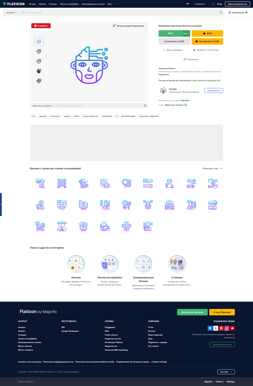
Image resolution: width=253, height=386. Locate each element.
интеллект (55, 116)
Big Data (185, 100)
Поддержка (110, 327)
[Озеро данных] (148, 205)
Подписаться (111, 346)
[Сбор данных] (105, 205)
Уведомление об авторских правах (132, 361)
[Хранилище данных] (83, 205)
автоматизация (128, 116)
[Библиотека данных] (126, 205)
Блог (150, 338)
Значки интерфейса (69, 3)
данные (43, 116)
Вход (219, 3)
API (63, 327)
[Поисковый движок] (126, 183)
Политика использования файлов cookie (95, 361)
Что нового (153, 346)
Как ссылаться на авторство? (207, 80)
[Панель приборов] (40, 226)
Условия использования (29, 361)
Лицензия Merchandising (116, 349)
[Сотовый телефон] (126, 226)
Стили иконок (111, 334)
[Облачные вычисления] (83, 226)
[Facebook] (210, 328)
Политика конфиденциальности (58, 361)
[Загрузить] (62, 226)
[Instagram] (226, 328)
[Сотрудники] (169, 205)
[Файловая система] (212, 183)
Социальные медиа (224, 321)
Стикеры (53, 3)
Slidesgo (231, 381)
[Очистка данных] (191, 205)
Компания (153, 321)
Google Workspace (70, 331)
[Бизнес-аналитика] (148, 226)
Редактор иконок (113, 338)
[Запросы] (148, 183)
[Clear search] (214, 12)
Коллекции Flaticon (114, 342)
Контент (22, 321)
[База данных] (62, 205)
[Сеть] (40, 183)
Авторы (32, 3)
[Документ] (40, 205)
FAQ (107, 331)
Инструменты (68, 321)
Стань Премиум (222, 312)
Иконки (42, 3)
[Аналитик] (212, 205)
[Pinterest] (221, 328)
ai (116, 116)
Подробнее (164, 74)
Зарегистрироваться (237, 3)
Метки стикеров (25, 349)
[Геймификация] (191, 183)
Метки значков (25, 346)
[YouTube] (232, 328)
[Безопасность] (105, 183)
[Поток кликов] (105, 226)
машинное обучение (149, 116)
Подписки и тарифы (157, 342)
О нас (150, 327)
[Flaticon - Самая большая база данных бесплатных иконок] (13, 4)
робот (77, 116)
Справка (109, 321)
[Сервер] (83, 183)
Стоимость (200, 3)
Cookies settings (159, 362)
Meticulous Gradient (174, 105)
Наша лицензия (155, 334)
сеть (33, 116)
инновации (107, 116)
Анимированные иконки (93, 3)
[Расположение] (169, 183)
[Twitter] (215, 328)
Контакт (151, 331)
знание (67, 116)
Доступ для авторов (192, 312)
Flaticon (219, 381)
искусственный (90, 116)
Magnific (208, 381)
